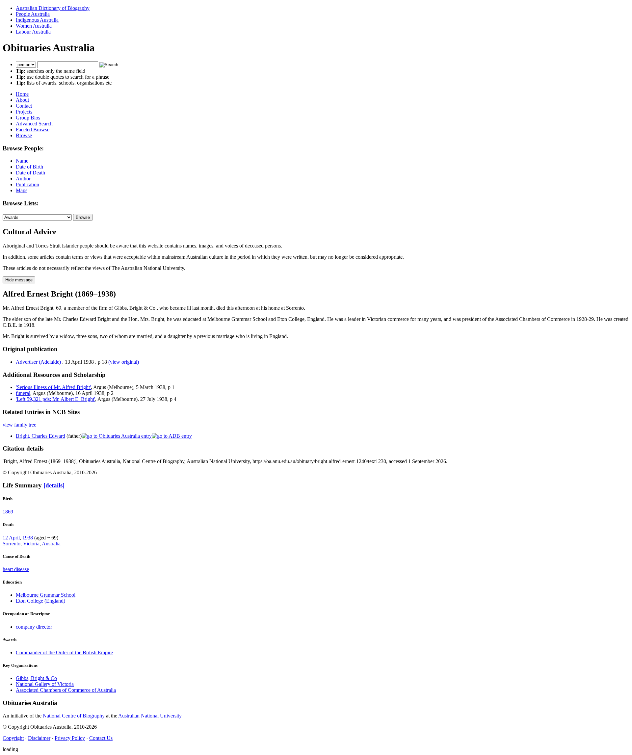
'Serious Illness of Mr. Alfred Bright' (53, 387)
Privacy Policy (70, 738)
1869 (8, 511)
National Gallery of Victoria (45, 684)
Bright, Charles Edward (40, 436)
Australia (51, 543)
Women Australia (34, 26)
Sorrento (11, 543)
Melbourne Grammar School (45, 595)
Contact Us (101, 738)
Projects (24, 112)
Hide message (19, 279)
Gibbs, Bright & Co (36, 678)
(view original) (123, 362)
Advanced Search (34, 123)
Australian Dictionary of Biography (53, 8)
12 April (11, 537)
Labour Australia (33, 32)
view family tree (19, 425)
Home (22, 94)
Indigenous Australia (37, 20)
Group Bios (28, 117)
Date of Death (30, 172)
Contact (24, 106)
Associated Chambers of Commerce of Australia (66, 690)
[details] (54, 485)
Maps (21, 190)
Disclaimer (39, 738)
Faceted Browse (32, 129)
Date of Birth (29, 166)
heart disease (16, 569)
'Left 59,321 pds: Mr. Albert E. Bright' (55, 399)
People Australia (33, 14)
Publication (27, 184)
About (22, 100)
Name (22, 161)
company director (34, 627)
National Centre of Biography (74, 715)
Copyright (13, 738)
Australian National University (150, 715)
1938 (27, 537)
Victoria (31, 543)
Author (23, 178)
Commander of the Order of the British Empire (64, 652)
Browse (24, 135)
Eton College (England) (40, 601)
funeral (23, 393)
